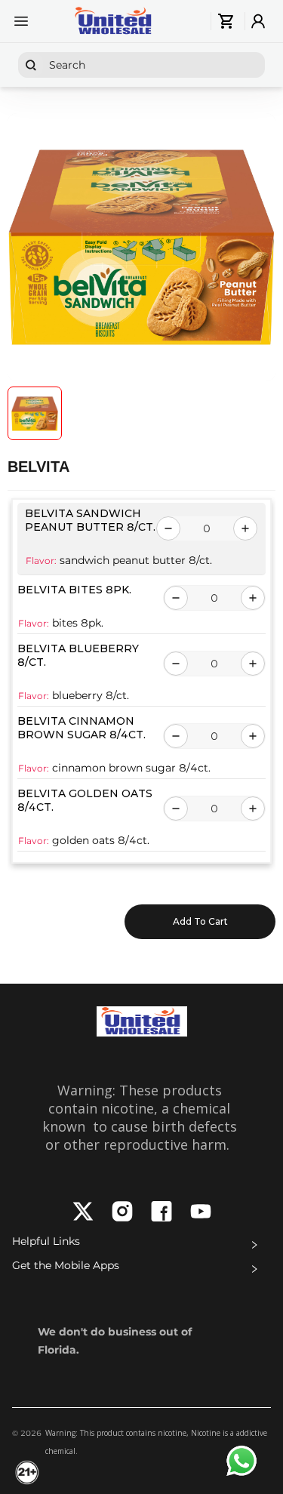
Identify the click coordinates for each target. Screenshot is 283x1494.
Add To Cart (200, 921)
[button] (141, 1245)
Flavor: (41, 560)
